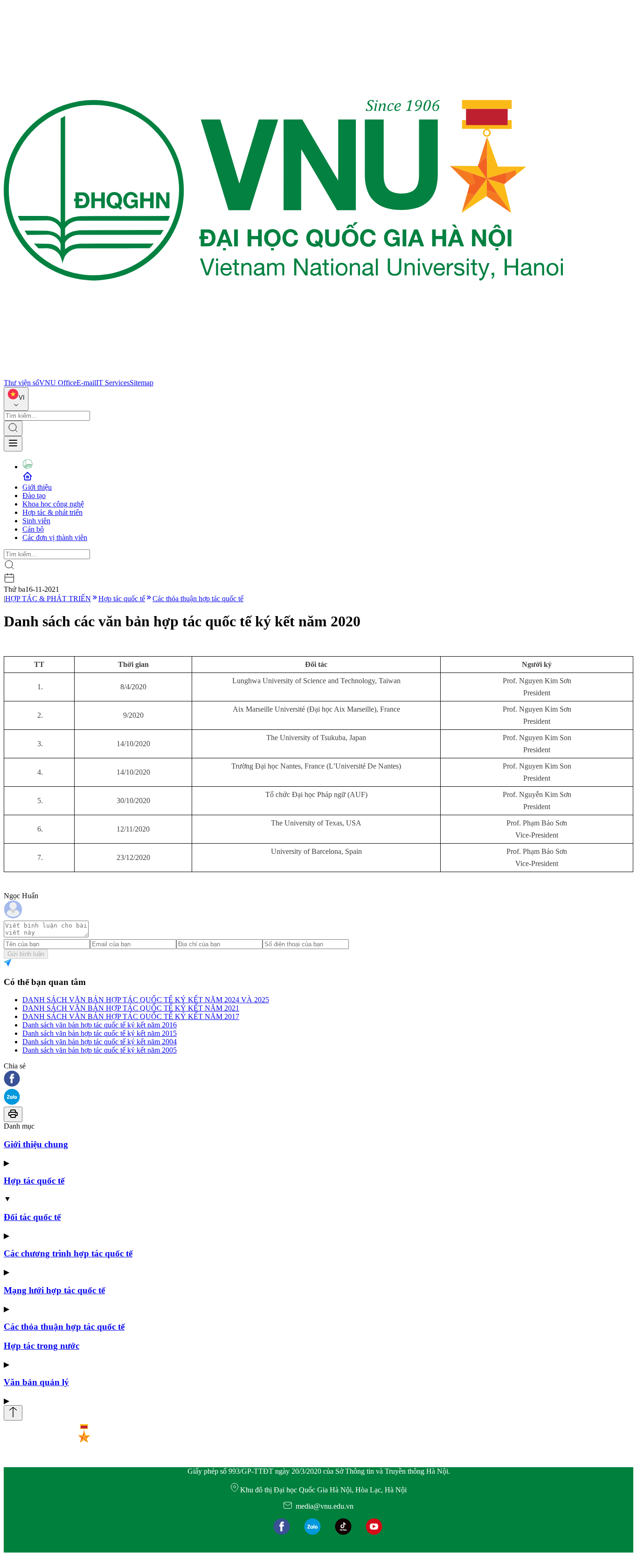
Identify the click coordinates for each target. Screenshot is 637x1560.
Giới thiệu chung (36, 1144)
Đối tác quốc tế (32, 1217)
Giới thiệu (37, 487)
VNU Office (57, 383)
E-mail (86, 383)
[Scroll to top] (13, 1413)
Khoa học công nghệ (53, 504)
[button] (318, 1079)
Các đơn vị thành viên (54, 537)
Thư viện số (21, 383)
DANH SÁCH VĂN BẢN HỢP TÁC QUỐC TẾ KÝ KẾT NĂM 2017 (130, 1016)
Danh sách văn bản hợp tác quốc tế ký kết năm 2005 (99, 1050)
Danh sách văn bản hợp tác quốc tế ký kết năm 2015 (99, 1033)
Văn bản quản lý (36, 1382)
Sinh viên (36, 521)
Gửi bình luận (25, 953)
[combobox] (16, 399)
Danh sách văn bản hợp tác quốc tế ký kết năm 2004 (99, 1042)
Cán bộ (33, 529)
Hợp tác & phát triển (52, 512)
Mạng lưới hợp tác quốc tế (54, 1290)
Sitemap (141, 383)
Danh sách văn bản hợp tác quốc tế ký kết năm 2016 (99, 1025)
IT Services (113, 383)
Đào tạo (34, 495)
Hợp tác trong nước (41, 1346)
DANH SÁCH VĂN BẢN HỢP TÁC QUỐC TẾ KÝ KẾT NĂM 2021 (130, 1008)
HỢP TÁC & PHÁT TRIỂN (48, 599)
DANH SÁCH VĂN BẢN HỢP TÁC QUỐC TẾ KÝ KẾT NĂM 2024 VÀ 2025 (145, 1000)
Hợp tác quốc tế (121, 599)
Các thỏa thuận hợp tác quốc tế (197, 599)
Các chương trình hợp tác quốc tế (68, 1253)
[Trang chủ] (283, 374)
